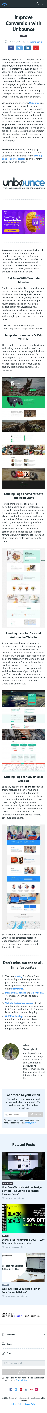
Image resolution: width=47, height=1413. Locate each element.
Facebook (11, 1389)
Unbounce (34, 102)
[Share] (11, 48)
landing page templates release (22, 157)
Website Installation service (19, 1002)
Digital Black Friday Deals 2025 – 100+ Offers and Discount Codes (23, 1241)
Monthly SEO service (15, 992)
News (23, 36)
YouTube (31, 1389)
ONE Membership (14, 1016)
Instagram (26, 1389)
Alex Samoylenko (34, 41)
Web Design (7, 1183)
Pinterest (21, 1389)
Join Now (37, 1114)
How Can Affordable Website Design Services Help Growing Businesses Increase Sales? (22, 1191)
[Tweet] (19, 48)
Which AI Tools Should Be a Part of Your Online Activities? (21, 1290)
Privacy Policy (30, 1123)
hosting (18, 976)
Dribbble (36, 1389)
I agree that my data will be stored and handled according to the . (21, 1121)
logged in (18, 1315)
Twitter (16, 1389)
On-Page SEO (37, 992)
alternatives (17, 988)
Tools (5, 1285)
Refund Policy (30, 1404)
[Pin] (36, 48)
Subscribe (26, 1372)
